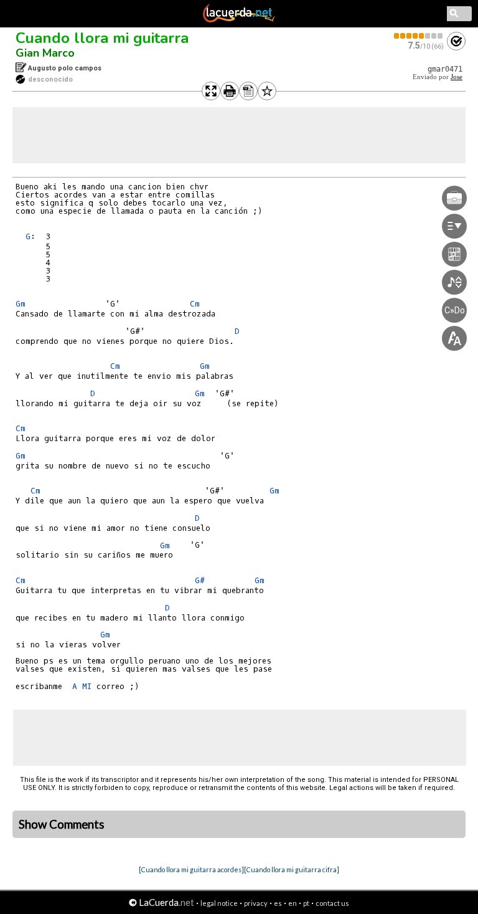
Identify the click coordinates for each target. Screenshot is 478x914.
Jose (456, 77)
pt (306, 903)
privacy (256, 903)
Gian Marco (45, 52)
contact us (332, 903)
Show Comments (62, 824)
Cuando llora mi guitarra (102, 38)
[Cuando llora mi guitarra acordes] (191, 869)
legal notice (219, 903)
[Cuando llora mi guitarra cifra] (291, 869)
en (292, 903)
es (278, 903)
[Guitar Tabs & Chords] (239, 20)
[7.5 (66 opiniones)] (419, 36)
